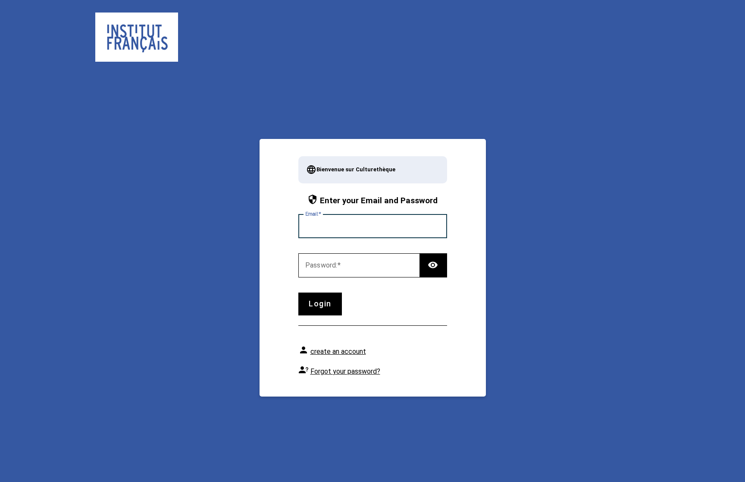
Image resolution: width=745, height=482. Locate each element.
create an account (338, 351)
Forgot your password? (345, 371)
